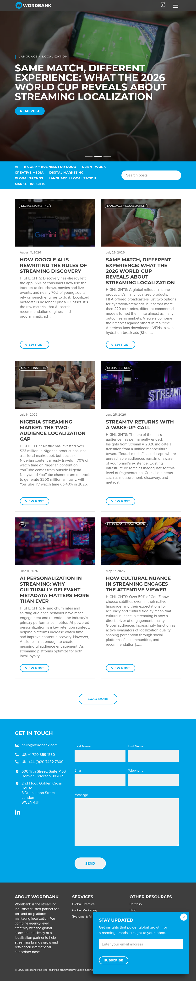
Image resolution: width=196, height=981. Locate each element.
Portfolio (136, 904)
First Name (83, 746)
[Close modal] (183, 917)
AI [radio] (16, 166)
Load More (98, 699)
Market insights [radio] (30, 184)
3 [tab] (105, 158)
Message (81, 795)
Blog (133, 910)
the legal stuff (46, 970)
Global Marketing (84, 910)
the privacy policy (65, 970)
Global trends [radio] (29, 178)
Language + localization (43, 57)
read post (29, 111)
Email (78, 770)
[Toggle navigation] (175, 5)
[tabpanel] (98, 80)
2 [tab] (96, 158)
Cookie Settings (85, 970)
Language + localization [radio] (72, 178)
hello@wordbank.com (40, 745)
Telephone (135, 770)
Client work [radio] (94, 166)
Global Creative (83, 904)
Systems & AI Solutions (89, 916)
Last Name (135, 746)
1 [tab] (87, 158)
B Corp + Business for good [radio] (50, 166)
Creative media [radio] (29, 172)
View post (34, 344)
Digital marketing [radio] (66, 172)
